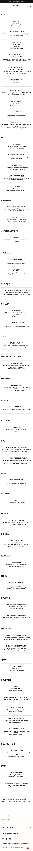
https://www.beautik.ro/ (16, 690)
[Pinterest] (2, 838)
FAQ (3, 822)
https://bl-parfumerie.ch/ (16, 776)
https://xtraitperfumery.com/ (16, 128)
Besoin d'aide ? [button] (6, 816)
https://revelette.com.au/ (16, 274)
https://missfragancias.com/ (16, 588)
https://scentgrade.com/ (16, 105)
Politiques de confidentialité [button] (10, 833)
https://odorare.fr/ (16, 159)
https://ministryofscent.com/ (16, 61)
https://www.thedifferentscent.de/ (16, 221)
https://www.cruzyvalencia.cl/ (16, 347)
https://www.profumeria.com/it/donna (16, 463)
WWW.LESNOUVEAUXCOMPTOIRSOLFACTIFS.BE (16, 294)
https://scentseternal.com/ (16, 94)
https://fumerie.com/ (16, 35)
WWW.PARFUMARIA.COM (16, 566)
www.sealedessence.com (16, 84)
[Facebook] (10, 838)
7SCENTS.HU (16, 431)
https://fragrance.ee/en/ (16, 411)
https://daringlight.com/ (16, 390)
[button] (3, 6)
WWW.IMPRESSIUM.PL (16, 608)
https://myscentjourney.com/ (16, 524)
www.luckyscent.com (16, 48)
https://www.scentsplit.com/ (16, 116)
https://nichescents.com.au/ (16, 263)
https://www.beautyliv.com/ (16, 25)
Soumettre (25, 808)
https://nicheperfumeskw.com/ (16, 484)
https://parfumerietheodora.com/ (16, 787)
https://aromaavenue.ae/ (16, 369)
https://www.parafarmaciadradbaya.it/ (16, 451)
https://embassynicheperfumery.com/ (16, 639)
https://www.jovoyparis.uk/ (16, 756)
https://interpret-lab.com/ (16, 169)
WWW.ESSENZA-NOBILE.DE (16, 211)
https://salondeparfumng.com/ (16, 546)
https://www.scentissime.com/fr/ (16, 190)
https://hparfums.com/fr (16, 316)
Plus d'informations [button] (8, 827)
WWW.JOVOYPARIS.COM (16, 148)
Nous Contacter (6, 819)
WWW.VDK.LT (17, 504)
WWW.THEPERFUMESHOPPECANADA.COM (16, 327)
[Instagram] (6, 838)
